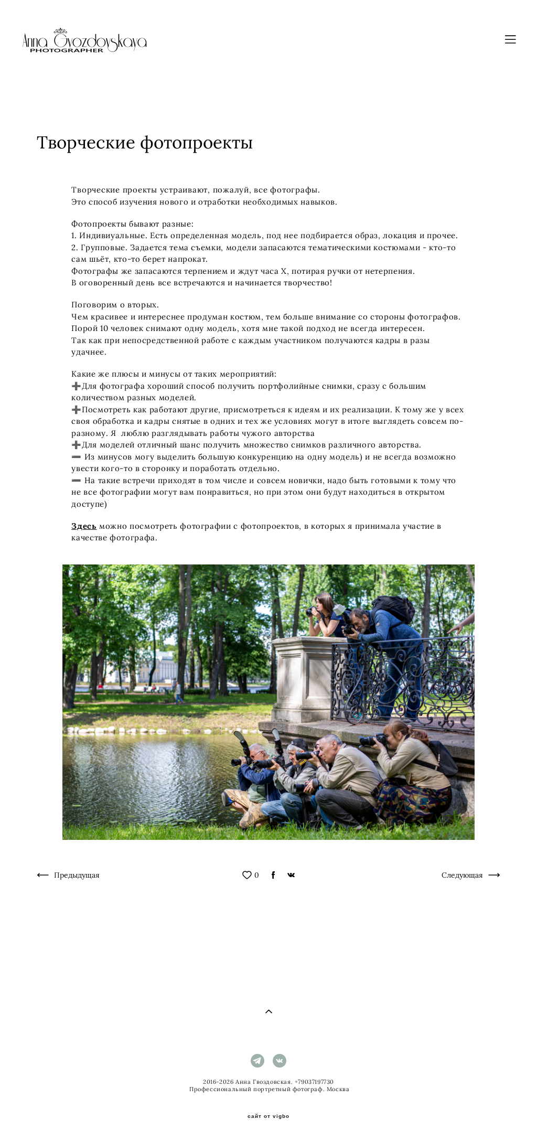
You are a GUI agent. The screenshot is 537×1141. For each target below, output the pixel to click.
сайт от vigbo (268, 1116)
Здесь (83, 526)
